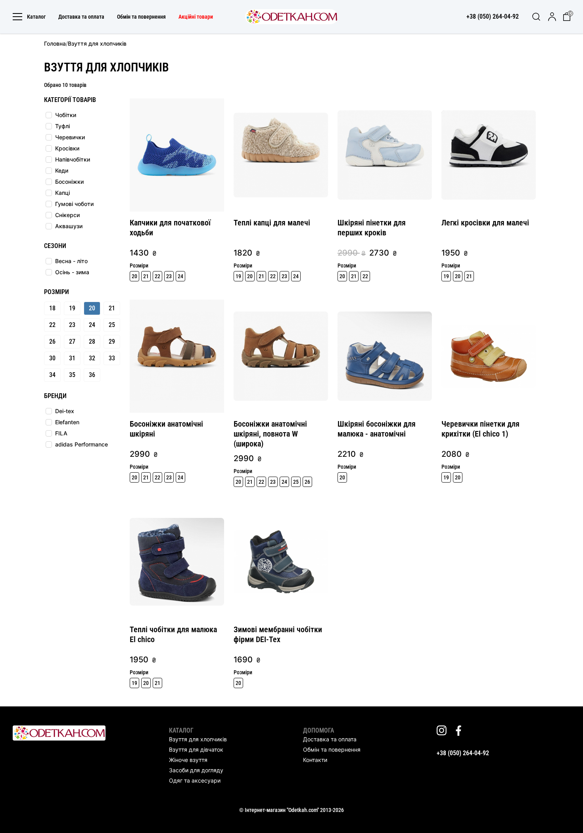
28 (92, 341)
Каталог (36, 16)
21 (112, 308)
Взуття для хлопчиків (198, 739)
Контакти (315, 759)
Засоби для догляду (196, 770)
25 (112, 325)
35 (72, 375)
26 (52, 341)
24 (92, 325)
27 (72, 341)
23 (72, 325)
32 (92, 358)
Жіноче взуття (188, 759)
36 (92, 375)
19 (72, 308)
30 (52, 358)
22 (52, 325)
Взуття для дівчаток (196, 749)
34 (52, 375)
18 (52, 308)
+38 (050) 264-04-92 (463, 753)
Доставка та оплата (81, 16)
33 (112, 358)
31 (72, 358)
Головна (55, 43)
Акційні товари (195, 16)
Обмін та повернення (141, 16)
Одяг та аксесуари (195, 780)
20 (92, 308)
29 (112, 341)
